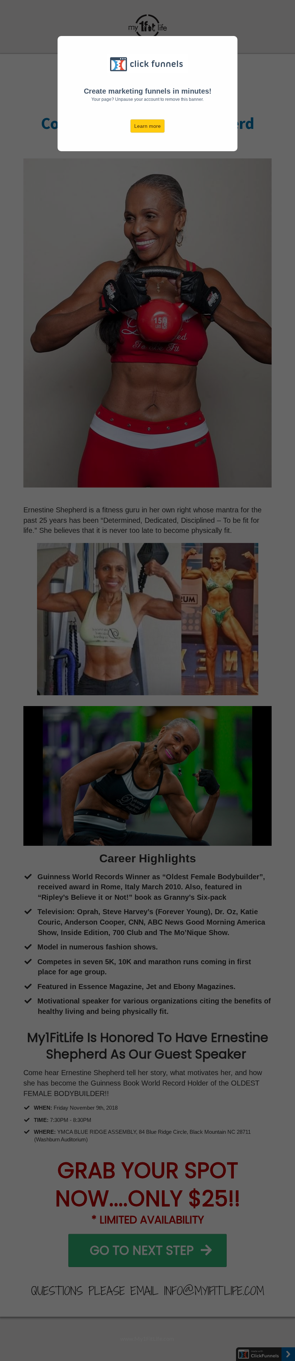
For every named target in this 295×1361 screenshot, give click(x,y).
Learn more (147, 126)
